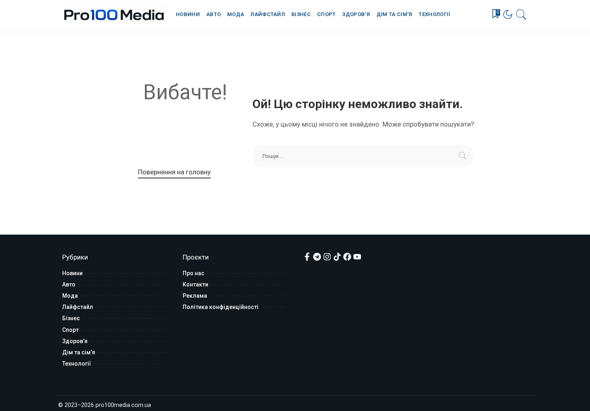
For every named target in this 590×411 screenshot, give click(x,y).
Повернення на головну (174, 172)
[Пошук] (521, 14)
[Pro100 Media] (114, 14)
